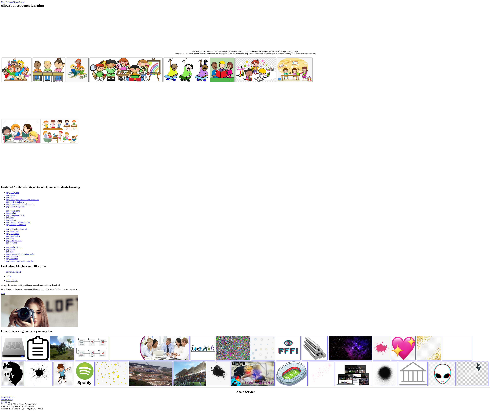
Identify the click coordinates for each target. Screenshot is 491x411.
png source (10, 249)
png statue (10, 238)
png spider (10, 197)
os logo (9, 276)
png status (10, 218)
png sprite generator (14, 240)
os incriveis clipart (13, 272)
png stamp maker (13, 236)
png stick (9, 252)
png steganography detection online (20, 254)
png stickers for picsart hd (16, 229)
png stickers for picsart (15, 206)
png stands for (12, 259)
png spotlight (11, 243)
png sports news (12, 231)
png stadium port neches (16, 225)
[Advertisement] (245, 29)
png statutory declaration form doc (20, 261)
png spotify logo (12, 193)
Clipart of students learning (12, 78)
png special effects (13, 247)
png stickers (11, 220)
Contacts (9, 2)
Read (3, 294)
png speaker (11, 213)
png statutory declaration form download (22, 199)
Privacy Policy (7, 399)
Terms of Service (8, 397)
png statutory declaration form (18, 222)
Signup (16, 2)
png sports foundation (15, 202)
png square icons (13, 211)
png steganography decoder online (20, 204)
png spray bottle (12, 233)
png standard (11, 195)
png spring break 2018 (15, 215)
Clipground (13, 403)
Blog (3, 2)
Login (21, 2)
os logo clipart (12, 280)
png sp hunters (12, 256)
